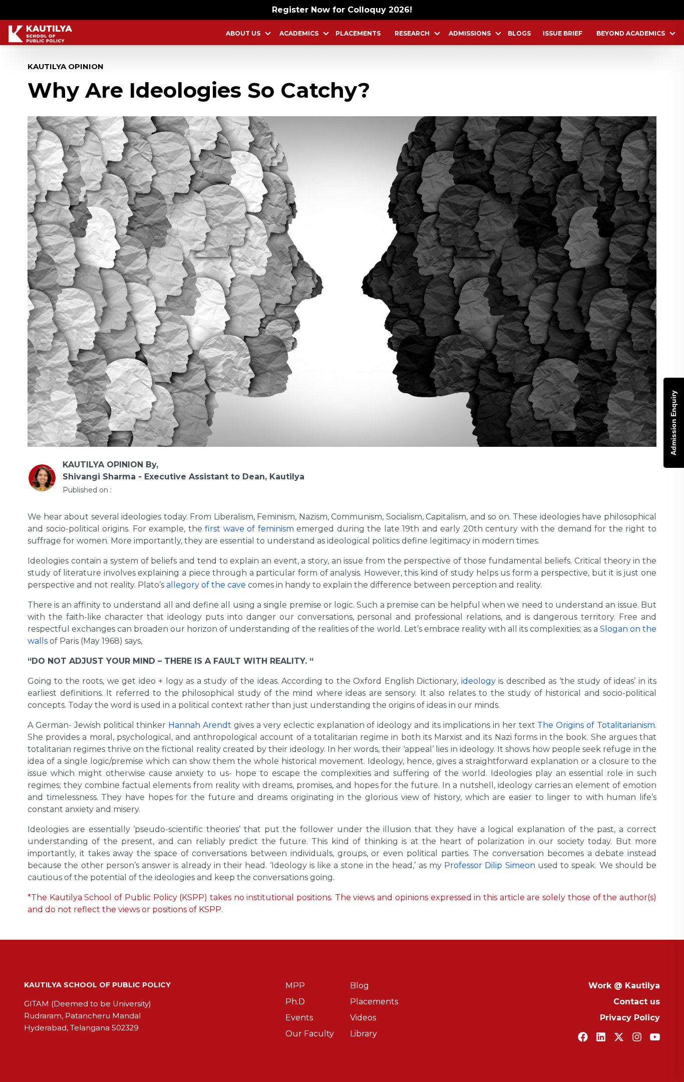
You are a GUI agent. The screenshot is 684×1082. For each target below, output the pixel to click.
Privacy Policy (630, 1017)
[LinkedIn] (601, 1037)
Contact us (636, 1001)
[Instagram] (637, 1037)
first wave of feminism (249, 528)
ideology (478, 681)
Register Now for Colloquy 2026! (342, 10)
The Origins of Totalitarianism (596, 725)
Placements (358, 33)
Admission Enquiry (673, 422)
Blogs (519, 33)
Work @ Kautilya (624, 985)
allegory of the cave (206, 585)
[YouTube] (655, 1037)
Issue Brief (562, 33)
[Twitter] (619, 1037)
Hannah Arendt (199, 725)
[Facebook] (583, 1037)
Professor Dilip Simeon (489, 865)
